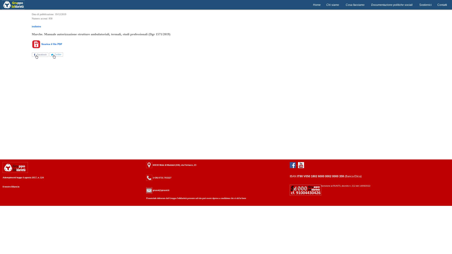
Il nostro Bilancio (11, 187)
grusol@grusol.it (160, 190)
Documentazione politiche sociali (392, 4)
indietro (36, 26)
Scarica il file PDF (51, 44)
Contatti (442, 4)
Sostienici (425, 4)
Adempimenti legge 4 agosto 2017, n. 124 (23, 177)
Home (317, 4)
